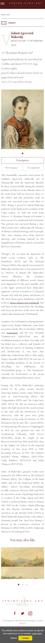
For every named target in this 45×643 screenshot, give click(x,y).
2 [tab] (22, 584)
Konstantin (12, 333)
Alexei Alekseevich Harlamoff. (24, 302)
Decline (14, 638)
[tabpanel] (22, 119)
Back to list (5, 15)
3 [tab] (26, 584)
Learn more (37, 633)
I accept (25, 638)
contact (12, 22)
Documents (33, 167)
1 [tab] (22, 153)
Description (22, 160)
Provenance (11, 167)
